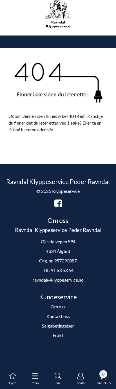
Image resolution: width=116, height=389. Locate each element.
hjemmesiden (33, 129)
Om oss (58, 306)
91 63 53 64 (62, 270)
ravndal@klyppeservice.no (58, 279)
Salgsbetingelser (58, 325)
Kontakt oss (58, 316)
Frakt (58, 335)
